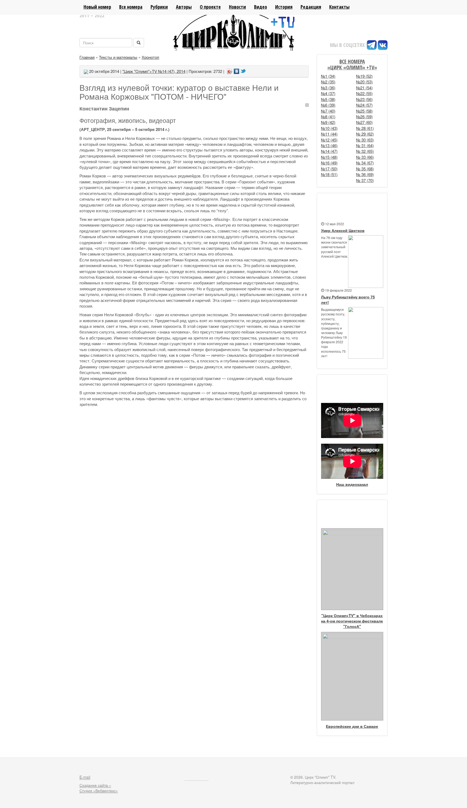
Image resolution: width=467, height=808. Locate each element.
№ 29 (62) (365, 134)
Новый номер (97, 7)
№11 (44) (329, 134)
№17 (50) (329, 168)
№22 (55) (364, 93)
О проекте (210, 7)
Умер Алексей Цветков (343, 230)
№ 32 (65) (365, 151)
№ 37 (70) (365, 180)
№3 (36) (328, 87)
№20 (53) (364, 82)
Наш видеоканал (352, 484)
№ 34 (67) (365, 163)
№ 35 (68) (365, 168)
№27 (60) (364, 122)
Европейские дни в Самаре (352, 726)
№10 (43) (329, 128)
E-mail (84, 777)
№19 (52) (364, 76)
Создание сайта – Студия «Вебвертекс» (98, 787)
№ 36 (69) (365, 174)
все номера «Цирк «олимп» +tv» (352, 64)
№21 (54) (364, 87)
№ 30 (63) (365, 140)
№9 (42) (328, 122)
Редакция (311, 7)
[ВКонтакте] (236, 69)
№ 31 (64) (365, 145)
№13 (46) (329, 145)
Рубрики (159, 7)
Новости (237, 7)
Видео (260, 7)
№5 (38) (328, 99)
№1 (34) (328, 76)
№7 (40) (328, 111)
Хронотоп (150, 57)
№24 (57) (364, 105)
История (283, 7)
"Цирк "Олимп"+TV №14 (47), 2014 (153, 71)
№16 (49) (329, 163)
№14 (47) (329, 151)
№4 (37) (328, 93)
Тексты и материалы (118, 57)
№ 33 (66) (365, 157)
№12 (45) (329, 140)
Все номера (130, 7)
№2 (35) (328, 82)
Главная (87, 57)
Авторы (184, 7)
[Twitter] (243, 69)
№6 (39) (328, 105)
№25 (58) (364, 111)
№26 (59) (364, 116)
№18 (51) (329, 174)
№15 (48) (329, 157)
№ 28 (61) (365, 128)
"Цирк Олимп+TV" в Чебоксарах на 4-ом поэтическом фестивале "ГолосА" (352, 621)
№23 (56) (364, 99)
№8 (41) (328, 116)
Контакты (339, 7)
